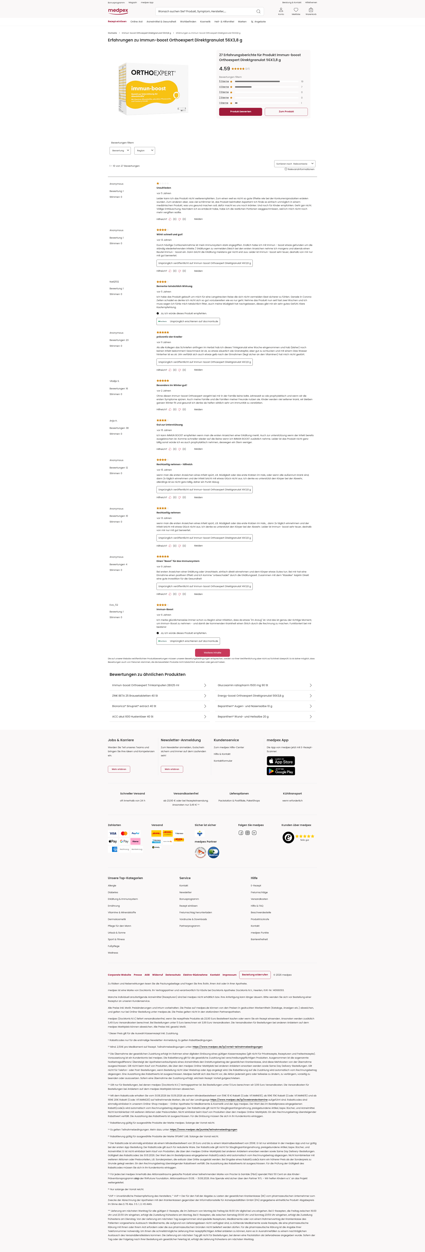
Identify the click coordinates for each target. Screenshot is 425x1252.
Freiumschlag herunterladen (195, 912)
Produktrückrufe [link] (260, 919)
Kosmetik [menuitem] (205, 21)
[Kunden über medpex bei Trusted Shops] (299, 837)
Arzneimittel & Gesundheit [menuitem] (161, 21)
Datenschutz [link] (173, 974)
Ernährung (114, 905)
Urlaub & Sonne (117, 932)
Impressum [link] (230, 974)
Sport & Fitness (116, 939)
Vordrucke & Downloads (193, 919)
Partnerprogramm (189, 926)
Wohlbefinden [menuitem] (188, 21)
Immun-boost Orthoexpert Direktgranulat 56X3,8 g (146, 33)
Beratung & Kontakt (291, 2)
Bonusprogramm (189, 899)
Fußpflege (114, 946)
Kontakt (183, 885)
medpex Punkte (260, 932)
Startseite (112, 33)
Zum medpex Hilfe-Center (229, 747)
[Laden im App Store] (290, 761)
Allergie (112, 885)
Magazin (133, 2)
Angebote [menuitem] (260, 21)
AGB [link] (147, 974)
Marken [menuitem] (242, 21)
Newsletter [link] (185, 892)
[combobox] (209, 11)
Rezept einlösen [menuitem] (117, 21)
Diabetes (113, 892)
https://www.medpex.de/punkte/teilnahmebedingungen (203, 1130)
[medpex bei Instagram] (247, 832)
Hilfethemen (311, 2)
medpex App (147, 2)
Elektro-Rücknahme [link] (195, 974)
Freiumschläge (259, 892)
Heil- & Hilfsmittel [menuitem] (224, 21)
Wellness (113, 952)
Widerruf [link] (157, 974)
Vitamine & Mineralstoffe (122, 912)
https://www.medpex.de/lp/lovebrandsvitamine (239, 1100)
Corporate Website (119, 974)
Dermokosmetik (117, 919)
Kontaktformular (223, 760)
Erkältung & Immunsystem (123, 899)
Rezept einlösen (188, 905)
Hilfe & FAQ (257, 905)
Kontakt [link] (255, 926)
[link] (200, 852)
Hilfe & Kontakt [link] (222, 754)
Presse (138, 974)
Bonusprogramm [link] (116, 2)
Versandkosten (259, 899)
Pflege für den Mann (119, 926)
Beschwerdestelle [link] (261, 912)
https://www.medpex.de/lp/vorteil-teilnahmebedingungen (228, 1047)
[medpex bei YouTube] (254, 832)
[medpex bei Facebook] (241, 832)
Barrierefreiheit (259, 939)
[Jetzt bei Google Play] (290, 771)
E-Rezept (256, 885)
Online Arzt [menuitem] (136, 21)
